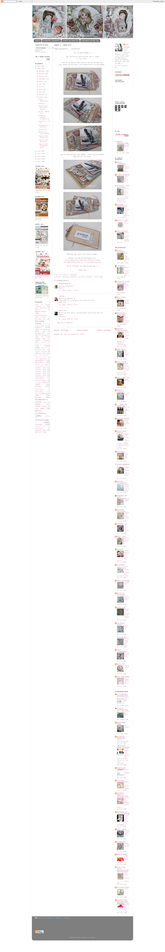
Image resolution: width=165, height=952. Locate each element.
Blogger (92, 937)
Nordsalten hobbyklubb (121, 737)
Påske (45, 402)
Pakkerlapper (39, 390)
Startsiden (82, 330)
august (41, 81)
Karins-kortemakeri (121, 251)
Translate (42, 52)
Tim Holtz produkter (85, 277)
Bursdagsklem (126, 145)
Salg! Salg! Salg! (126, 857)
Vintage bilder (40, 426)
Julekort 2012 (40, 368)
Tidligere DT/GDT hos (90, 41)
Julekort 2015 (40, 373)
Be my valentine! (126, 286)
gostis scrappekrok (121, 162)
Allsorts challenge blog (122, 709)
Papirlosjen (121, 768)
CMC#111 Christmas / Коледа (126, 785)
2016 (39, 69)
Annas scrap (121, 607)
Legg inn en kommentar (65, 322)
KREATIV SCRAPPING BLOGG (122, 142)
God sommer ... (126, 727)
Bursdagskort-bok (126, 654)
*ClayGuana (121, 266)
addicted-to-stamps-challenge (123, 746)
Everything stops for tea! (126, 642)
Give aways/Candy (41, 359)
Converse (41, 103)
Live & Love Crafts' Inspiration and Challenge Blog (122, 869)
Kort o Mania (121, 829)
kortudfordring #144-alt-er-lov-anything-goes (82, 262)
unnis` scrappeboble (121, 650)
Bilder (45, 308)
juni (41, 84)
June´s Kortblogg (123, 580)
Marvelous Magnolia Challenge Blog (122, 795)
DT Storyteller (44, 335)
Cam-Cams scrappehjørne (122, 482)
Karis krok (121, 664)
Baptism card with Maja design (43, 107)
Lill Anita (121, 451)
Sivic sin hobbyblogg (122, 405)
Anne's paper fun (123, 377)
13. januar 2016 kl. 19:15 (68, 304)
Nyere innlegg (61, 330)
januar (41, 97)
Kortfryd (120, 549)
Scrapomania (121, 842)
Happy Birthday (126, 380)
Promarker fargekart (51, 41)
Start (38, 41)
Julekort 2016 (40, 375)
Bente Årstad (63, 283)
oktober (42, 76)
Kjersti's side (122, 220)
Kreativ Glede (40, 380)
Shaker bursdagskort (126, 845)
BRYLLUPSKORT (126, 499)
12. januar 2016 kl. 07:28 (68, 290)
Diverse (44, 348)
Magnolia (46, 382)
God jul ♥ (126, 222)
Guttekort (73, 277)
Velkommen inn (122, 524)
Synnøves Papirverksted (122, 329)
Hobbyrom (47, 364)
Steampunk (44, 406)
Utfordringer (98, 277)
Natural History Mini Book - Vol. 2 (126, 271)
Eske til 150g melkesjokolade (126, 257)
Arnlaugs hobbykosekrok (122, 205)
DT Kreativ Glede (42, 327)
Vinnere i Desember (126, 772)
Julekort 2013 (40, 370)
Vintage (38, 425)
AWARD (37, 304)
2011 (39, 161)
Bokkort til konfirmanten (43, 132)
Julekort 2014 (40, 371)
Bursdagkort (126, 583)
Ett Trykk (42, 353)
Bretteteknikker (41, 315)
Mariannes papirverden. (121, 510)
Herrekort (39, 362)
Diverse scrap (39, 351)
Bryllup (43, 317)
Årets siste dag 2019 (126, 456)
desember (42, 71)
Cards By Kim (121, 637)
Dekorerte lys (40, 344)
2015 (39, 151)
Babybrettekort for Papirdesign (126, 488)
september (43, 79)
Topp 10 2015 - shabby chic (43, 136)
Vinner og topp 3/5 (70, 41)
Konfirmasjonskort (126, 539)
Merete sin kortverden (121, 594)
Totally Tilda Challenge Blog (122, 900)
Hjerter (37, 364)
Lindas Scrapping (123, 175)
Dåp (49, 351)
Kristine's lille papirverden (123, 186)
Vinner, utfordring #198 (122, 740)
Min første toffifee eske (126, 168)
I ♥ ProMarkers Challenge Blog (122, 695)
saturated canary (123, 887)
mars (41, 92)
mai (40, 87)
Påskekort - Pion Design (126, 515)
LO (36, 382)
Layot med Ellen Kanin (126, 179)
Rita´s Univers (122, 231)
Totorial (47, 416)
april (41, 89)
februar (42, 94)
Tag (36, 408)
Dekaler (43, 342)
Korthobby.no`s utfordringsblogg (123, 812)
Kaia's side (121, 536)
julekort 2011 (40, 430)
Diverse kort (40, 349)
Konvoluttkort (39, 379)
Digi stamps (42, 346)
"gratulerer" (43, 129)
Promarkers (41, 399)
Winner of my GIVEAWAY (126, 422)
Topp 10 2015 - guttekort (43, 140)
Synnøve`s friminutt (120, 391)
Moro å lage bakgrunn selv (126, 411)
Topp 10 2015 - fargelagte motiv (43, 145)
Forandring (126, 394)
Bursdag (65, 277)
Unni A (61, 310)
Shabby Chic (42, 404)
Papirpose (45, 394)
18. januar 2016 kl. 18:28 (68, 319)
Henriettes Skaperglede (121, 313)
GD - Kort (38, 355)
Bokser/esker (41, 311)
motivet (38, 432)
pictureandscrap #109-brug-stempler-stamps (82, 260)
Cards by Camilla (123, 418)
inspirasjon (39, 428)
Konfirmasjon (39, 377)
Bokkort (37, 309)
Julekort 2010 (42, 366)
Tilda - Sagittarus (43, 100)
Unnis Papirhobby (123, 676)
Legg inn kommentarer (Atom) (73, 334)
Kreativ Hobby (122, 854)
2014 (39, 153)
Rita (127, 44)
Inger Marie (121, 349)
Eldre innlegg (104, 330)
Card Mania (121, 780)
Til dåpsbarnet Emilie (126, 681)
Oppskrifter (39, 388)
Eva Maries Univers (121, 623)
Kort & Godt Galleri (121, 298)
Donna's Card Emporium (121, 432)
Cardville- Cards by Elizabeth (123, 282)
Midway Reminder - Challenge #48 (126, 907)
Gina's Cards (121, 362)
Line (60, 296)
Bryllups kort (40, 319)
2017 (39, 66)
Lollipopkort (126, 666)
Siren (126, 889)
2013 (39, 156)
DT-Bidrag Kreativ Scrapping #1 (43, 117)
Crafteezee (121, 565)
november (42, 74)
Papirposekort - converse (44, 126)
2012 (39, 159)
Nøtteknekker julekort (126, 303)
